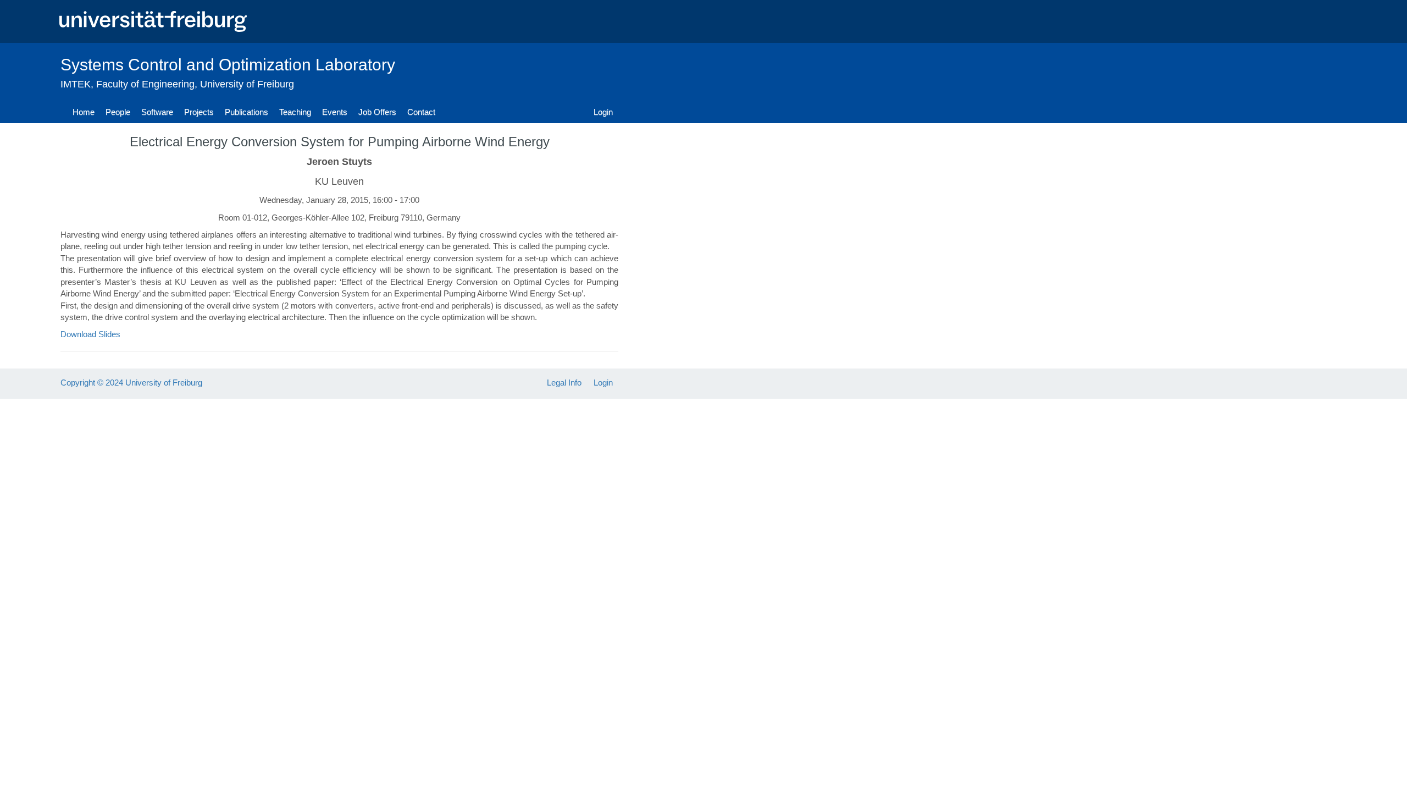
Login (603, 112)
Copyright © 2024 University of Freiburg (131, 382)
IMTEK (75, 84)
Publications (246, 112)
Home (84, 112)
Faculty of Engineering (145, 84)
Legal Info (564, 382)
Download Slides (90, 334)
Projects (199, 112)
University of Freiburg (247, 84)
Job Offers (377, 112)
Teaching (295, 112)
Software (157, 112)
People (118, 112)
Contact (421, 112)
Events (334, 112)
